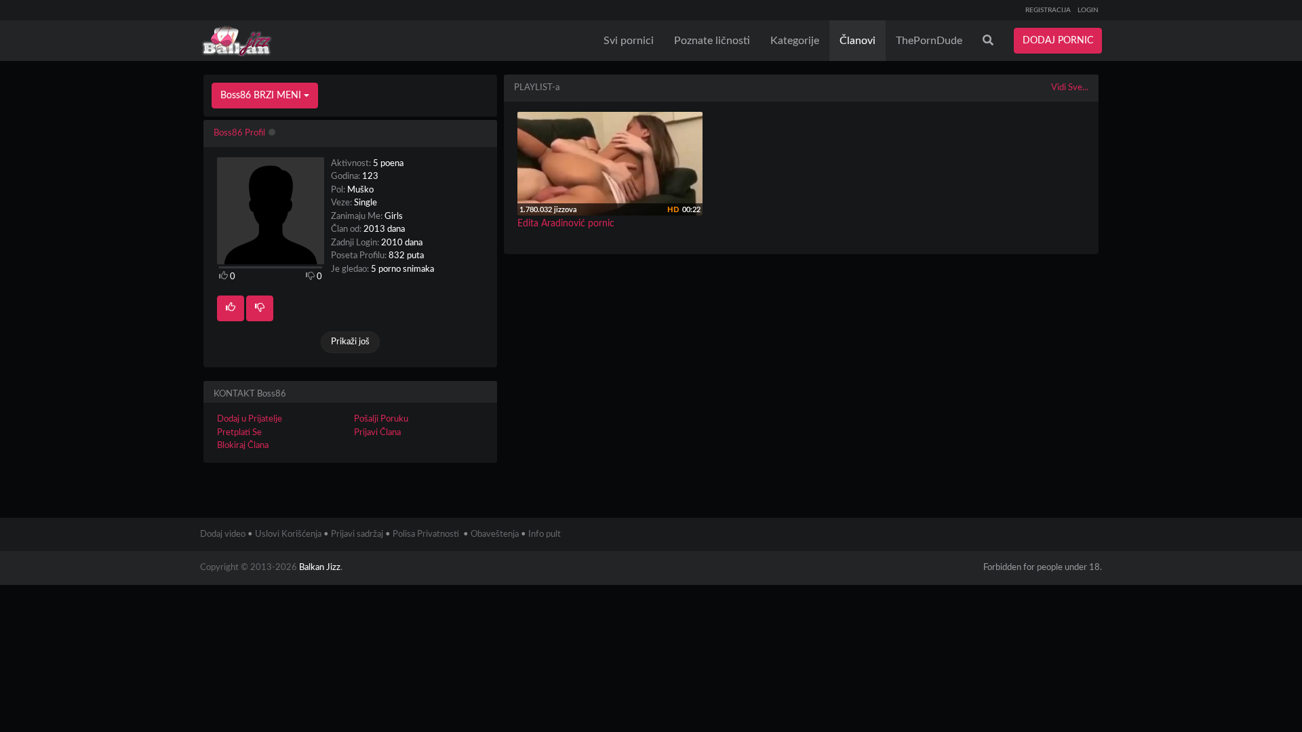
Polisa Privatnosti (426, 534)
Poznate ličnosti (712, 40)
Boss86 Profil (239, 133)
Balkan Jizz (319, 567)
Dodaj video (222, 534)
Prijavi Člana (377, 432)
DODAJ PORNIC (1058, 40)
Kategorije (794, 40)
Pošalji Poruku (381, 419)
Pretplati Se (239, 432)
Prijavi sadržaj (357, 534)
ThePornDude (929, 40)
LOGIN (1088, 10)
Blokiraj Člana (243, 445)
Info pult (544, 534)
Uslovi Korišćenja (288, 534)
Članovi (857, 40)
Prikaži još (350, 342)
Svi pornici (629, 40)
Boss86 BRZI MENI (262, 95)
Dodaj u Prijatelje (249, 419)
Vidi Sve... (1069, 87)
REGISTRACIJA (1048, 10)
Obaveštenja (495, 534)
